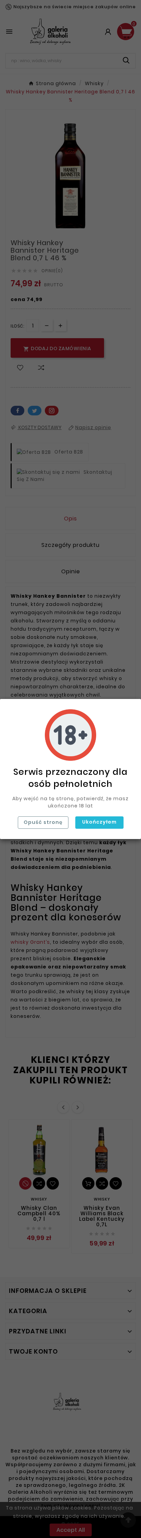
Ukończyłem (99, 821)
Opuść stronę (43, 822)
